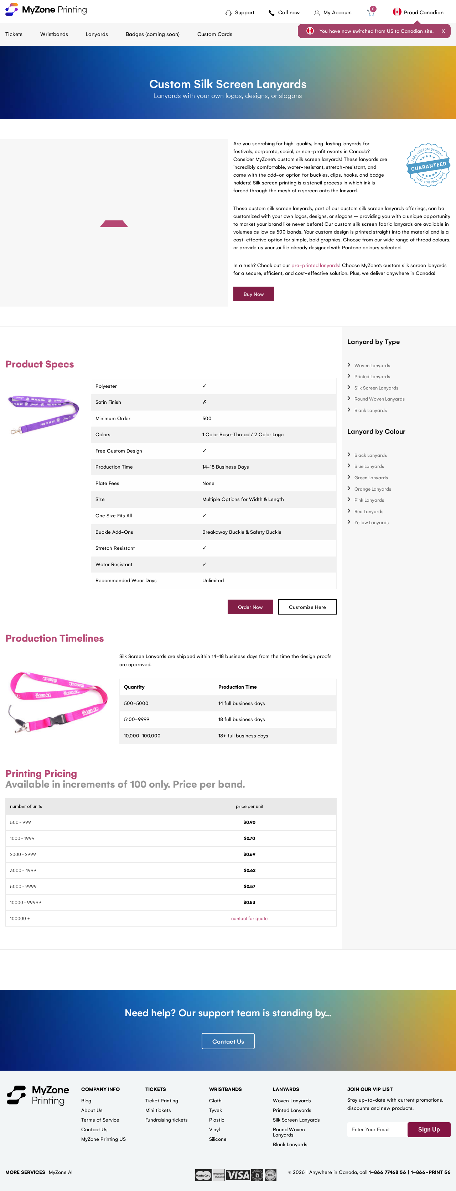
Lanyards (97, 33)
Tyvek (215, 1110)
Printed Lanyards (372, 376)
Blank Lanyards (370, 410)
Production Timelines (54, 637)
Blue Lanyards (369, 466)
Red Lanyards (368, 511)
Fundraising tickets (166, 1119)
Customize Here (307, 607)
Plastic (216, 1119)
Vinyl (214, 1129)
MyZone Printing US (103, 1138)
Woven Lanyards (372, 365)
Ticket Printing (161, 1100)
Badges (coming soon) (153, 33)
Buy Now (254, 294)
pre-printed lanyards (315, 265)
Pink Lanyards (369, 500)
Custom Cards (214, 33)
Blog (86, 1100)
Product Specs (39, 363)
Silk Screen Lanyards (376, 388)
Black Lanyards (370, 455)
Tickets (13, 33)
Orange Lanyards (372, 489)
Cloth (215, 1100)
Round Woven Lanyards (379, 399)
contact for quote (249, 918)
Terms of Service (100, 1119)
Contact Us (228, 1041)
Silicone (218, 1138)
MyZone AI (61, 1172)
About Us (92, 1110)
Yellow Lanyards (371, 522)
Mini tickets (158, 1110)
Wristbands (54, 33)
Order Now (250, 607)
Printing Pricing (41, 773)
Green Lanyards (371, 477)
